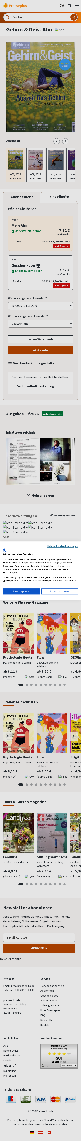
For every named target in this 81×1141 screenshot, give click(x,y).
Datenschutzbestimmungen (62, 546)
